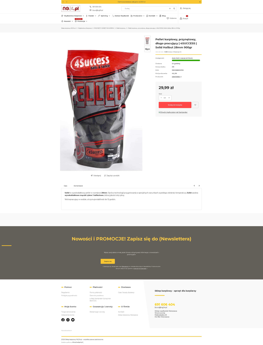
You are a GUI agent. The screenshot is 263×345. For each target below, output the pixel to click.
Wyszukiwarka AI (66, 330)
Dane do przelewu (97, 295)
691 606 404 (97, 7)
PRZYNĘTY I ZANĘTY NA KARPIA (104, 28)
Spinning (104, 16)
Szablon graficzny (72, 342)
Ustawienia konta (67, 315)
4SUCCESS (176, 77)
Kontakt (152, 16)
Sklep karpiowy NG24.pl (68, 28)
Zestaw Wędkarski (122, 16)
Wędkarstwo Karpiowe (73, 16)
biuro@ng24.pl (98, 10)
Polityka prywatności (69, 295)
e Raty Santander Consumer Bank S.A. (100, 300)
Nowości (67, 21)
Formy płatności (96, 292)
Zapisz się (107, 261)
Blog (164, 16)
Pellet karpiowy (121, 28)
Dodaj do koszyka (175, 105)
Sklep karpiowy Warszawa (128, 315)
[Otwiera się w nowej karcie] (63, 319)
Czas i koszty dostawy (126, 292)
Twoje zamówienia (68, 312)
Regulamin (125, 266)
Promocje (81, 21)
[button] (199, 1)
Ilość (160, 94)
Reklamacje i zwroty (97, 312)
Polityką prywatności (140, 268)
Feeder (91, 16)
